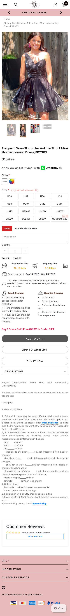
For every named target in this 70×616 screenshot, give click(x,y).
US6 (59, 196)
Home (7, 19)
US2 (26, 196)
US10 (26, 203)
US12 (42, 203)
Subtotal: (7, 258)
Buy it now (35, 361)
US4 (42, 196)
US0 (9, 196)
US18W (42, 211)
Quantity (6, 245)
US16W (26, 211)
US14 (59, 203)
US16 (9, 211)
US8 (9, 203)
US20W (60, 211)
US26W (42, 218)
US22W (9, 218)
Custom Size (59, 218)
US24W (26, 218)
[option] (35, 12)
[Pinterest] (3, 588)
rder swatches (50, 422)
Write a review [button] (35, 536)
